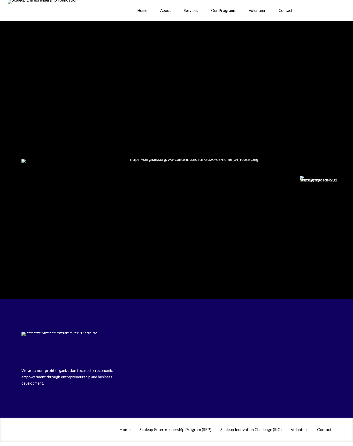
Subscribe (309, 135)
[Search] (307, 10)
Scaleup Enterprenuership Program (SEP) (175, 429)
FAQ (132, 373)
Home (142, 10)
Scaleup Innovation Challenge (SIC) (251, 429)
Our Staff (83, 78)
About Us (83, 70)
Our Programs (223, 10)
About (165, 10)
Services (191, 10)
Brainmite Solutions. (225, 398)
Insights (135, 365)
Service (134, 350)
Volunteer (257, 10)
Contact (286, 10)
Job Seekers (138, 358)
